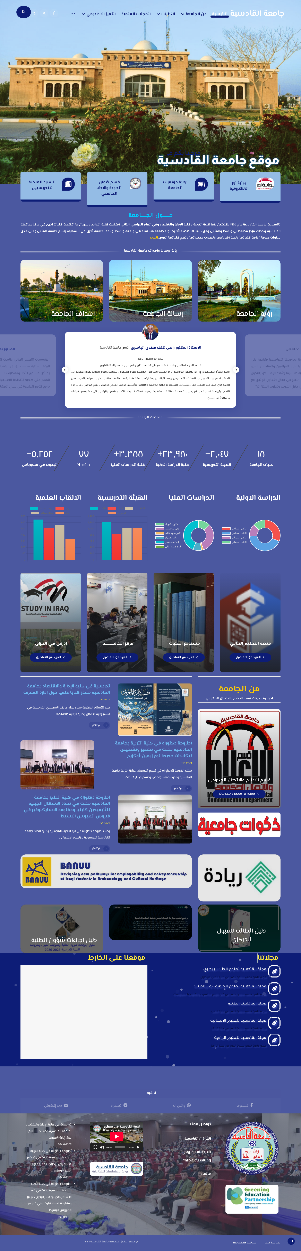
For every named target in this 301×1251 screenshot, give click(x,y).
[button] (54, 13)
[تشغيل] (138, 1147)
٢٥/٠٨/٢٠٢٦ (105, 700)
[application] (116, 1136)
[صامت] (102, 1147)
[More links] (73, 14)
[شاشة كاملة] (95, 1147)
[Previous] (65, 370)
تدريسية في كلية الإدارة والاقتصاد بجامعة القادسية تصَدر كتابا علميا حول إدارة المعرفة (48, 1131)
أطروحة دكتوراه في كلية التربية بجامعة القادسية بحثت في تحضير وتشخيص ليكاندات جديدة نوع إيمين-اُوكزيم (49, 1161)
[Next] (236, 370)
